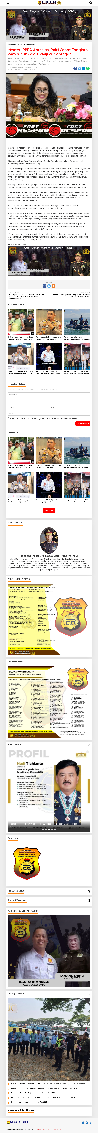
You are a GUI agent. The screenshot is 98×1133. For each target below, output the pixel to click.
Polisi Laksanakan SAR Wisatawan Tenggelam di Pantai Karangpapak (76, 338)
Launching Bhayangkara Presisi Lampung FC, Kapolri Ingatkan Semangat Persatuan (44, 1088)
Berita (26, 69)
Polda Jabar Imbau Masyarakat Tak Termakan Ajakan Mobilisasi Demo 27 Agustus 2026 (20, 372)
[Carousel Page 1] (43, 829)
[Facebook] (44, 286)
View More (49, 510)
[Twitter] (49, 286)
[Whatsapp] (88, 68)
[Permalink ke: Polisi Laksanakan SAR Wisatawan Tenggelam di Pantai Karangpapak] (77, 322)
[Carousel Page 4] (52, 829)
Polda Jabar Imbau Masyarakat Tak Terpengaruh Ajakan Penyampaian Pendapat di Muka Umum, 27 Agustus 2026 (49, 338)
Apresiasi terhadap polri (15, 69)
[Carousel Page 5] (55, 829)
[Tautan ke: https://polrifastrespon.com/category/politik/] (89, 744)
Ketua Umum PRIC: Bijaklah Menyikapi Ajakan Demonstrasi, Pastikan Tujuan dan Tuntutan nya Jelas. (48, 372)
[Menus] (8, 3)
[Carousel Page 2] (46, 829)
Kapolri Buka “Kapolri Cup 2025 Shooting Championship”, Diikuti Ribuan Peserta (43, 1097)
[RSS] (53, 286)
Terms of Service (42, 1129)
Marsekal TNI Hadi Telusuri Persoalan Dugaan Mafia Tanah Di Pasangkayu (43, 824)
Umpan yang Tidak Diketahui (21, 1110)
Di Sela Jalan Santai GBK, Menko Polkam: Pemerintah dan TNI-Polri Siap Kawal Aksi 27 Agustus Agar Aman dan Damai (21, 338)
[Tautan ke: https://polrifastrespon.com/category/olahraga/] (89, 994)
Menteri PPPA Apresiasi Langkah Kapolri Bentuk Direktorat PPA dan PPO (71, 294)
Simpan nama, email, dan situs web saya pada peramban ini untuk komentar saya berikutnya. (46, 418)
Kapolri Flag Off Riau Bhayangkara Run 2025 (29, 1102)
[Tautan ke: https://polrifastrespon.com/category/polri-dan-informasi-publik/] (89, 900)
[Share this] (75, 68)
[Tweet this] (79, 68)
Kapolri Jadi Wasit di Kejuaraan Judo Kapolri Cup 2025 (33, 1093)
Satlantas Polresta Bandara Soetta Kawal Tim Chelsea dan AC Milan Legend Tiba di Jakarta (48, 1084)
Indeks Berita (56, 1129)
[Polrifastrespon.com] (49, 2)
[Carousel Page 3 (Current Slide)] (49, 829)
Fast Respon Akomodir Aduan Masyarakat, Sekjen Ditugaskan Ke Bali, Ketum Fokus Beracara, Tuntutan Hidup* (27, 295)
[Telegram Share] (83, 68)
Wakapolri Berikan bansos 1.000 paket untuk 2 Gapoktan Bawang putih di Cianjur (77, 372)
